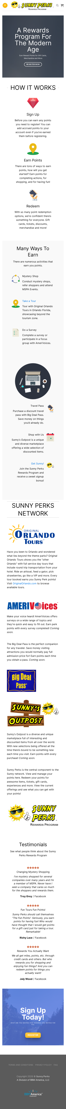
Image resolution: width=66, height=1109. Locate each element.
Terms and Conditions (20, 1065)
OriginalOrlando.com (25, 583)
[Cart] (62, 5)
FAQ (56, 1065)
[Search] (57, 5)
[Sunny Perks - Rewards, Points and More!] (32, 5)
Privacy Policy (43, 1065)
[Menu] (5, 5)
